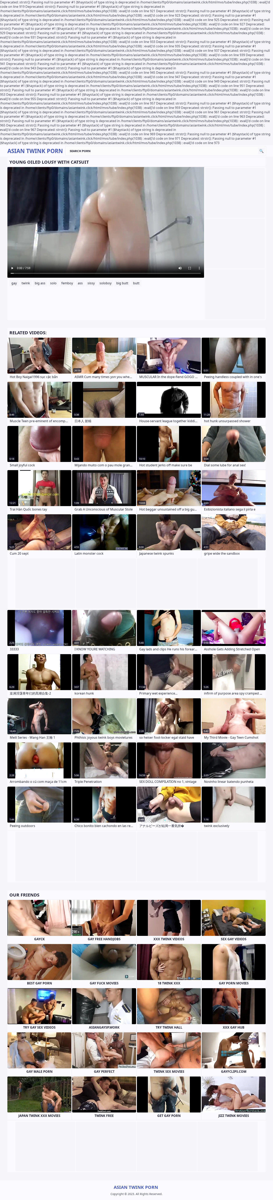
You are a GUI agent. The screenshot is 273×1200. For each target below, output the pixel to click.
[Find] (261, 150)
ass (80, 283)
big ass (40, 283)
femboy (67, 283)
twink (26, 283)
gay (14, 283)
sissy (91, 283)
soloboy (106, 283)
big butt (122, 283)
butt (136, 283)
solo (53, 283)
